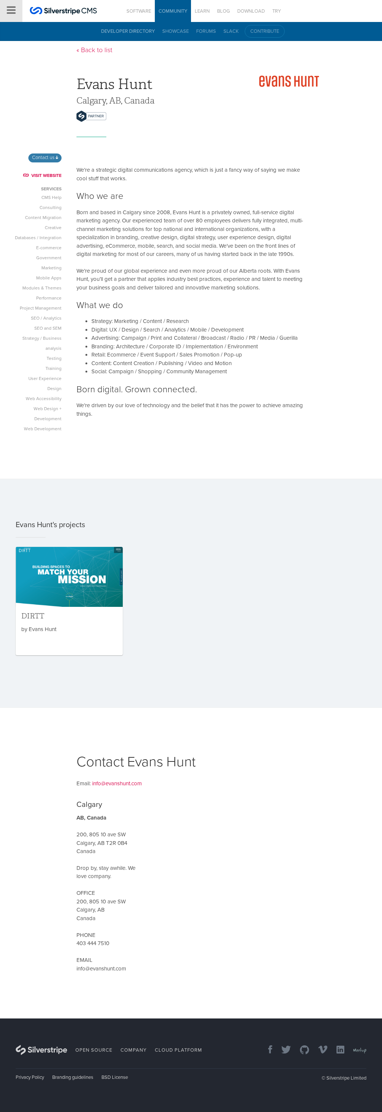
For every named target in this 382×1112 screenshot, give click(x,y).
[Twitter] (282, 1050)
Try (276, 11)
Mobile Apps (49, 278)
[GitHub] (300, 1050)
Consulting (51, 207)
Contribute (264, 31)
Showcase (175, 31)
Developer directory (128, 31)
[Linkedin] (336, 1050)
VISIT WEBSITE (46, 175)
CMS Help (51, 197)
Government (49, 257)
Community (173, 11)
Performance (49, 298)
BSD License (114, 1077)
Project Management (41, 308)
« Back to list (94, 50)
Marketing (51, 267)
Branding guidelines (72, 1077)
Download (251, 11)
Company (133, 1050)
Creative (53, 227)
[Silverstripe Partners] (91, 116)
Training (54, 368)
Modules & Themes (42, 288)
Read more (69, 601)
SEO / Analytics (46, 318)
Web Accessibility (44, 398)
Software (138, 11)
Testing (54, 358)
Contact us (44, 158)
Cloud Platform (178, 1050)
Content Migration (43, 217)
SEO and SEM (48, 328)
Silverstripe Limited (346, 1078)
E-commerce (49, 247)
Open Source (93, 1050)
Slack (231, 31)
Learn (202, 11)
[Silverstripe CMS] (63, 12)
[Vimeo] (319, 1050)
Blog (223, 11)
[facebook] (266, 1050)
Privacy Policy (30, 1077)
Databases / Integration (38, 237)
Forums (206, 31)
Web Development (43, 428)
